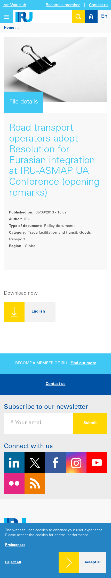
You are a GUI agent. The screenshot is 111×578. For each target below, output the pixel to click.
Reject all (13, 562)
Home (9, 28)
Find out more (83, 363)
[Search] (78, 16)
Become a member (63, 5)
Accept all (92, 562)
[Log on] (91, 16)
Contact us (98, 5)
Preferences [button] (15, 545)
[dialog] (55, 550)
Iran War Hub (14, 5)
